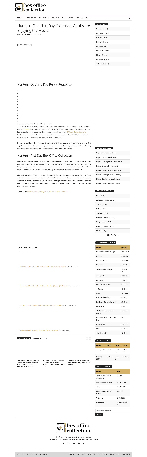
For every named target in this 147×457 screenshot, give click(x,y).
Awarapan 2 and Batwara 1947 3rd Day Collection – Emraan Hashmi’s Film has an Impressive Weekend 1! (28, 363)
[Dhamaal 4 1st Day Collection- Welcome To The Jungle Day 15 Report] (79, 350)
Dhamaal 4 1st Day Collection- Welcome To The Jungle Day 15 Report (79, 362)
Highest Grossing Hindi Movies (106, 157)
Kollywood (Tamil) (102, 46)
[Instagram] (68, 444)
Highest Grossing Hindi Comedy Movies (109, 162)
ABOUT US (72, 454)
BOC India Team (24, 34)
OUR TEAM (81, 454)
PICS (87, 18)
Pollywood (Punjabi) (102, 59)
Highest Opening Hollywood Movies (108, 179)
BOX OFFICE (31, 18)
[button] (128, 17)
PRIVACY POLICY (115, 454)
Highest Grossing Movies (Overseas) (108, 175)
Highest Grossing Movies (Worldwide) (108, 170)
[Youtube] (84, 444)
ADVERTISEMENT (102, 454)
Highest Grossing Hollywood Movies (108, 183)
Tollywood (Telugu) (102, 64)
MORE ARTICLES (24, 338)
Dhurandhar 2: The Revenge (105, 252)
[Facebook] (63, 444)
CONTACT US (91, 454)
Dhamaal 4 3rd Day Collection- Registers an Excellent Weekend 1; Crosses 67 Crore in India (54, 363)
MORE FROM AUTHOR (40, 338)
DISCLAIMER (126, 454)
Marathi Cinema (101, 55)
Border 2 (99, 256)
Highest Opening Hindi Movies (106, 153)
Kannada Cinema (102, 42)
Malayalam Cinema (102, 51)
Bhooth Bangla (101, 260)
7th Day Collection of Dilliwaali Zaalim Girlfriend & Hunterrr (41, 305)
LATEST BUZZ (67, 18)
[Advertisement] (90, 7)
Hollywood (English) (102, 33)
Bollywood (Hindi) (102, 29)
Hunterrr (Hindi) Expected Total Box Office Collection (39, 330)
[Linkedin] (73, 444)
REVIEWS (55, 18)
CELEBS (79, 18)
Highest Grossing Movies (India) (107, 166)
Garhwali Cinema (102, 38)
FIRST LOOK (44, 18)
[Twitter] (79, 444)
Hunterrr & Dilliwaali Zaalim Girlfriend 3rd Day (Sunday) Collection (43, 286)
